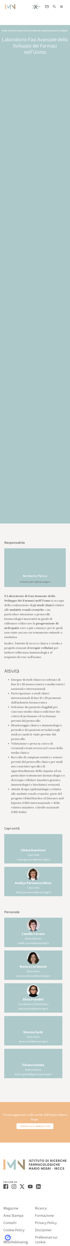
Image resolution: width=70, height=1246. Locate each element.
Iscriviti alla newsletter (35, 1126)
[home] (9, 7)
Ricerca (41, 1208)
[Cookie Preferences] (8, 1237)
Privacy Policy (46, 1222)
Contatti (9, 1222)
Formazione (44, 1215)
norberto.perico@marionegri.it (35, 581)
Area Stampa (13, 1215)
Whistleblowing (15, 1242)
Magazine (10, 1208)
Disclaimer (43, 1230)
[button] (61, 7)
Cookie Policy (13, 1230)
